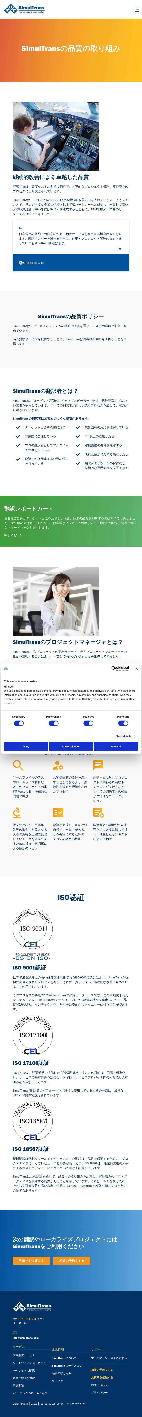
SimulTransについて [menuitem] (64, 1358)
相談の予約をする (71, 1261)
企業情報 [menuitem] (58, 1349)
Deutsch (25, 1403)
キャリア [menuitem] (57, 1380)
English (16, 1403)
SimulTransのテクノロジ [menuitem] (67, 1365)
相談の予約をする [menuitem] (102, 1369)
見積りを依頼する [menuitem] (102, 1377)
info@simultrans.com (26, 1337)
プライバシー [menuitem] (99, 1392)
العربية (52, 1403)
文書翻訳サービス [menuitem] (24, 1355)
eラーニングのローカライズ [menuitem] (30, 1393)
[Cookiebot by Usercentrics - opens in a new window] (114, 668)
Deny (26, 746)
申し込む (11, 535)
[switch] (54, 723)
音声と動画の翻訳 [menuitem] (24, 1378)
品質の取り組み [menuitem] (61, 1373)
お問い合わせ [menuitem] (99, 1385)
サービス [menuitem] (19, 1346)
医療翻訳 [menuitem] (18, 1385)
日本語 (60, 1403)
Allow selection (71, 746)
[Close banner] (137, 668)
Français (43, 1403)
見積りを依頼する (31, 1261)
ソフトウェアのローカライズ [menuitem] (31, 1363)
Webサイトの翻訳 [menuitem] (24, 1370)
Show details (123, 735)
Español (34, 1403)
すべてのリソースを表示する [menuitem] (109, 1358)
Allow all (116, 746)
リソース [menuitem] (97, 1349)
